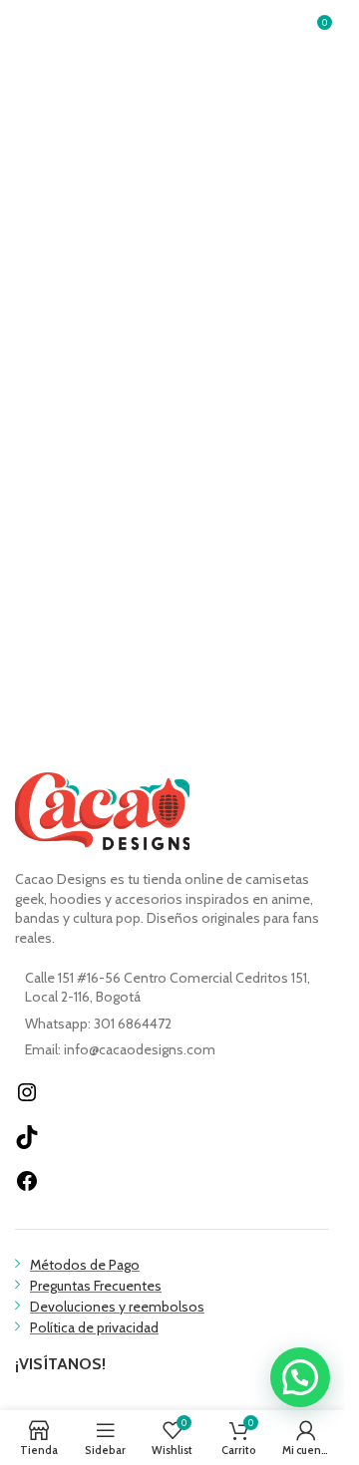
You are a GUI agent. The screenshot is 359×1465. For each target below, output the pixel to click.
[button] (300, 1377)
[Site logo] (172, 28)
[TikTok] (27, 1144)
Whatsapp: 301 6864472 (98, 1023)
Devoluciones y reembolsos (117, 1307)
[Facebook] (27, 1188)
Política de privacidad (94, 1327)
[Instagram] (27, 1099)
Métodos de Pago (85, 1265)
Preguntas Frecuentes (96, 1286)
